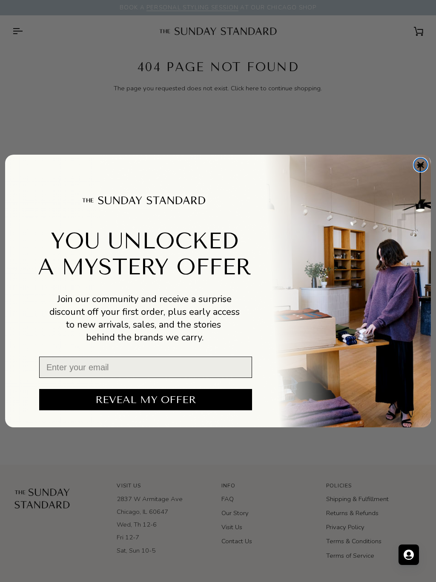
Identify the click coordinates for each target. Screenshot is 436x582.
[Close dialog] (420, 165)
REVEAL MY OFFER (145, 400)
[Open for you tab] (409, 555)
